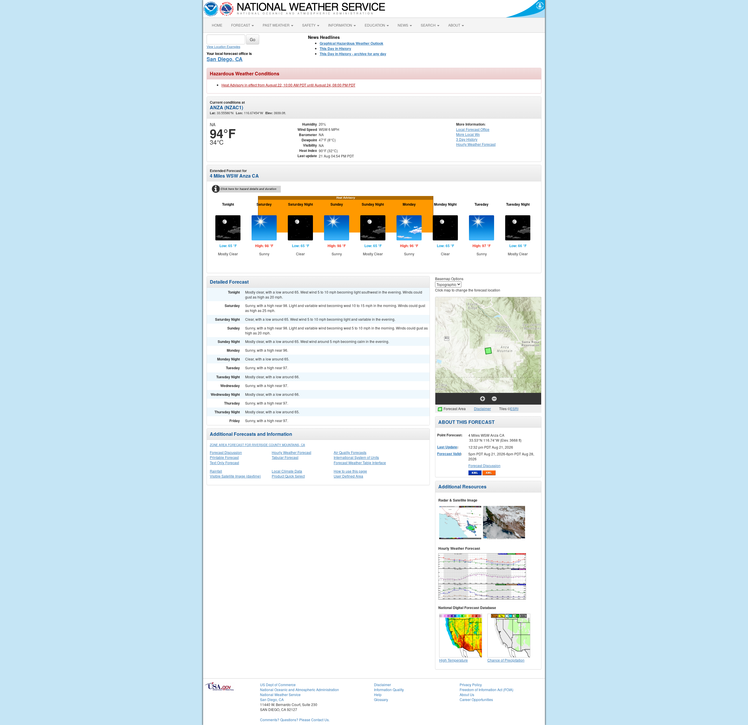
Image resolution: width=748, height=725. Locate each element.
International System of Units (356, 457)
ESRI (514, 408)
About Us (467, 694)
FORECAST (241, 24)
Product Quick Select (288, 475)
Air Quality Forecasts (350, 452)
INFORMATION (340, 24)
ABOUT (454, 24)
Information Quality (389, 689)
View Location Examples (223, 46)
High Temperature (453, 660)
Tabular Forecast (285, 457)
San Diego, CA (225, 59)
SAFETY (309, 24)
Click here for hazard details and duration (248, 189)
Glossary (381, 699)
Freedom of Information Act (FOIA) (486, 689)
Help (378, 694)
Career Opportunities (476, 699)
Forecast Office (472, 129)
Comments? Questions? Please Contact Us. (295, 719)
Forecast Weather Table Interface (360, 462)
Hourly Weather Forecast (291, 452)
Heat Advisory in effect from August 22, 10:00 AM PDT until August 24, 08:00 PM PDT (288, 84)
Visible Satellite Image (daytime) (235, 475)
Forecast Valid (449, 453)
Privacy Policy (471, 684)
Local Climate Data (287, 471)
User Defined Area (348, 475)
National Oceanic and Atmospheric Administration (299, 689)
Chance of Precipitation (505, 660)
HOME (217, 24)
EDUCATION (375, 24)
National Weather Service (280, 694)
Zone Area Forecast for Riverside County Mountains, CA (257, 445)
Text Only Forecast (224, 462)
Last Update (447, 447)
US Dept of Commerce (278, 684)
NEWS (403, 24)
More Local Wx (468, 134)
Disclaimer (482, 408)
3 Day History (466, 139)
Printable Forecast (224, 457)
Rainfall (216, 471)
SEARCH (429, 24)
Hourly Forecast (476, 144)
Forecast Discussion (226, 452)
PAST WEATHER (276, 24)
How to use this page (350, 471)
